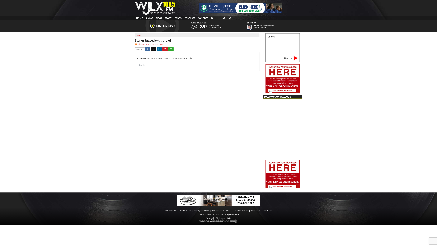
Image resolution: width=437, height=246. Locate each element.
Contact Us (267, 210)
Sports (168, 18)
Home (139, 18)
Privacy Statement (201, 210)
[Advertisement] (240, 8)
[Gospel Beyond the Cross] (252, 27)
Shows (149, 18)
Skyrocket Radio (224, 218)
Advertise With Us (241, 210)
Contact (203, 18)
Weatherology (231, 221)
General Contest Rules (221, 210)
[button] (212, 18)
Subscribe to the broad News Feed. (150, 44)
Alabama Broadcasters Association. (224, 220)
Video (178, 18)
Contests (189, 18)
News (159, 18)
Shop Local (255, 210)
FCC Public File (170, 210)
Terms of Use (185, 210)
